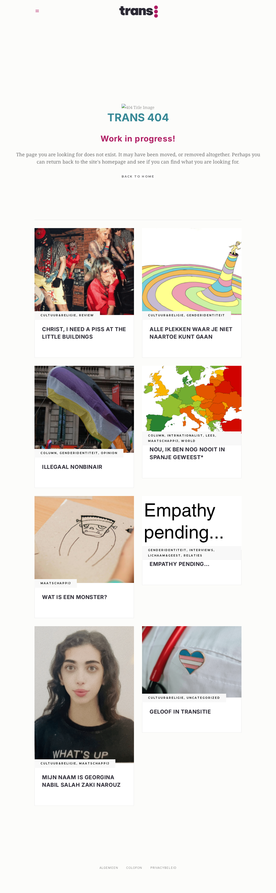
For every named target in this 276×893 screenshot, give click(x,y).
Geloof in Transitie (180, 711)
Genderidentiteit (206, 315)
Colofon (134, 868)
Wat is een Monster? (74, 597)
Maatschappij (163, 441)
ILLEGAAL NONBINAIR (72, 467)
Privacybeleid (163, 868)
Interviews (201, 550)
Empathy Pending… (180, 564)
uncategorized (203, 698)
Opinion (109, 453)
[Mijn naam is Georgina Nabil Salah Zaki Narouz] (84, 694)
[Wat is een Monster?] (84, 539)
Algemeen (108, 868)
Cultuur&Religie (58, 315)
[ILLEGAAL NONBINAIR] (84, 409)
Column (48, 453)
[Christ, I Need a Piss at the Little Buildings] (84, 271)
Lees (210, 435)
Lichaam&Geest (164, 555)
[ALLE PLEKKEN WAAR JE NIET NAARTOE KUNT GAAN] (192, 271)
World (188, 441)
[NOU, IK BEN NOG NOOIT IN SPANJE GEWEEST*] (192, 400)
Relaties (193, 555)
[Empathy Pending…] (192, 523)
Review (86, 315)
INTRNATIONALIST (185, 435)
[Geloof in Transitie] (192, 662)
